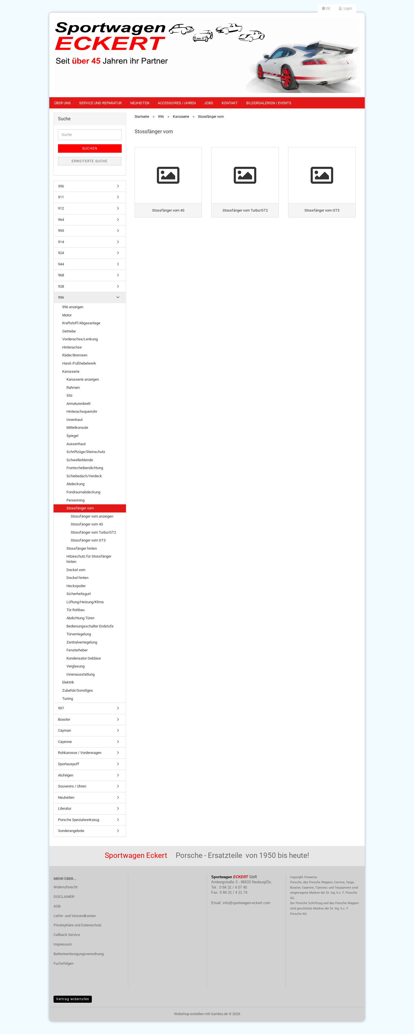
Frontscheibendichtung (84, 468)
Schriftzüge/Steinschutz (85, 452)
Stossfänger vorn (80, 508)
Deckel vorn (75, 570)
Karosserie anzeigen (82, 379)
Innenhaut (74, 420)
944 (61, 264)
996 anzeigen (72, 307)
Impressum (63, 944)
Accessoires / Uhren (177, 103)
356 (61, 186)
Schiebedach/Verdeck (84, 476)
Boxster (64, 719)
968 (61, 275)
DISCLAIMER (64, 897)
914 (61, 242)
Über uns (62, 103)
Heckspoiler (76, 586)
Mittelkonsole (77, 427)
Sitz (69, 395)
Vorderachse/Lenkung (80, 339)
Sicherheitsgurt (78, 594)
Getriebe (69, 331)
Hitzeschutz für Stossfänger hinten (88, 559)
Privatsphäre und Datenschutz (77, 925)
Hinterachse (72, 347)
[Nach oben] (398, 1025)
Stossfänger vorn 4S (87, 524)
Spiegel (72, 436)
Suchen (89, 148)
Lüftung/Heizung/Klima (85, 602)
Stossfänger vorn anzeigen (92, 516)
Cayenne (65, 742)
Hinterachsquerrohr (81, 411)
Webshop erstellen (189, 1014)
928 (61, 286)
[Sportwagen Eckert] (207, 55)
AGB (57, 906)
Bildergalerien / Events (268, 103)
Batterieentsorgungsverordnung (79, 954)
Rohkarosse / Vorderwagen (79, 753)
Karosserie (70, 371)
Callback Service (67, 935)
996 (61, 297)
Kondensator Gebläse (83, 658)
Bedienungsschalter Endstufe (89, 626)
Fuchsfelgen (64, 963)
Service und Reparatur (100, 103)
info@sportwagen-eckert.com (246, 903)
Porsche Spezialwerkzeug (78, 820)
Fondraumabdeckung (83, 492)
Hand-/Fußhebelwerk (79, 363)
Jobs (208, 103)
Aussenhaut (76, 444)
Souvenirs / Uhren (72, 786)
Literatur (64, 808)
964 (61, 220)
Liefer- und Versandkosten (75, 916)
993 (61, 230)
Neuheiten (139, 103)
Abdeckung (75, 484)
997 (61, 708)
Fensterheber (77, 650)
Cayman (64, 730)
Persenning (75, 500)
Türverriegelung (78, 634)
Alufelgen (65, 775)
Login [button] (347, 8)
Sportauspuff (68, 764)
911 (61, 197)
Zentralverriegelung (81, 642)
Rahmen (73, 387)
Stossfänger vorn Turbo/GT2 (93, 532)
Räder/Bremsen (74, 355)
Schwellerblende (79, 460)
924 (61, 253)
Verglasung (75, 666)
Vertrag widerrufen (72, 999)
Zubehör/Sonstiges (77, 690)
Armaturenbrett (78, 403)
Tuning (67, 698)
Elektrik (68, 682)
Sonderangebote (71, 831)
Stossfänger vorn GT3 (88, 540)
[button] (326, 8)
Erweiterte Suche (90, 161)
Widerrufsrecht (65, 887)
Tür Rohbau (75, 610)
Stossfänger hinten (81, 548)
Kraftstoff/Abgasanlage (81, 323)
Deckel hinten (77, 578)
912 (61, 208)
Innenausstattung (80, 674)
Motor (67, 315)
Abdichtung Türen (80, 618)
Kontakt (230, 103)
